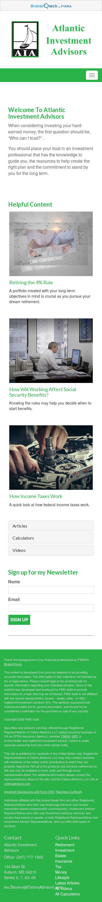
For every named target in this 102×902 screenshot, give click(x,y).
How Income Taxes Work (35, 496)
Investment (64, 850)
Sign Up (19, 619)
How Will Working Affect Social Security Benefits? (42, 392)
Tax (58, 866)
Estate (60, 855)
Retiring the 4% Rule (31, 282)
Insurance (63, 861)
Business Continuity (69, 791)
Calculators (23, 537)
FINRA (65, 736)
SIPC (75, 736)
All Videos (63, 888)
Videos (19, 550)
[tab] (51, 526)
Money (61, 872)
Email (14, 599)
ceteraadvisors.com (17, 783)
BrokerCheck (13, 664)
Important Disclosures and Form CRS (29, 791)
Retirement (64, 844)
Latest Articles (67, 883)
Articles (20, 525)
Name (14, 582)
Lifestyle (62, 877)
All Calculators (67, 894)
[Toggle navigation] (92, 75)
